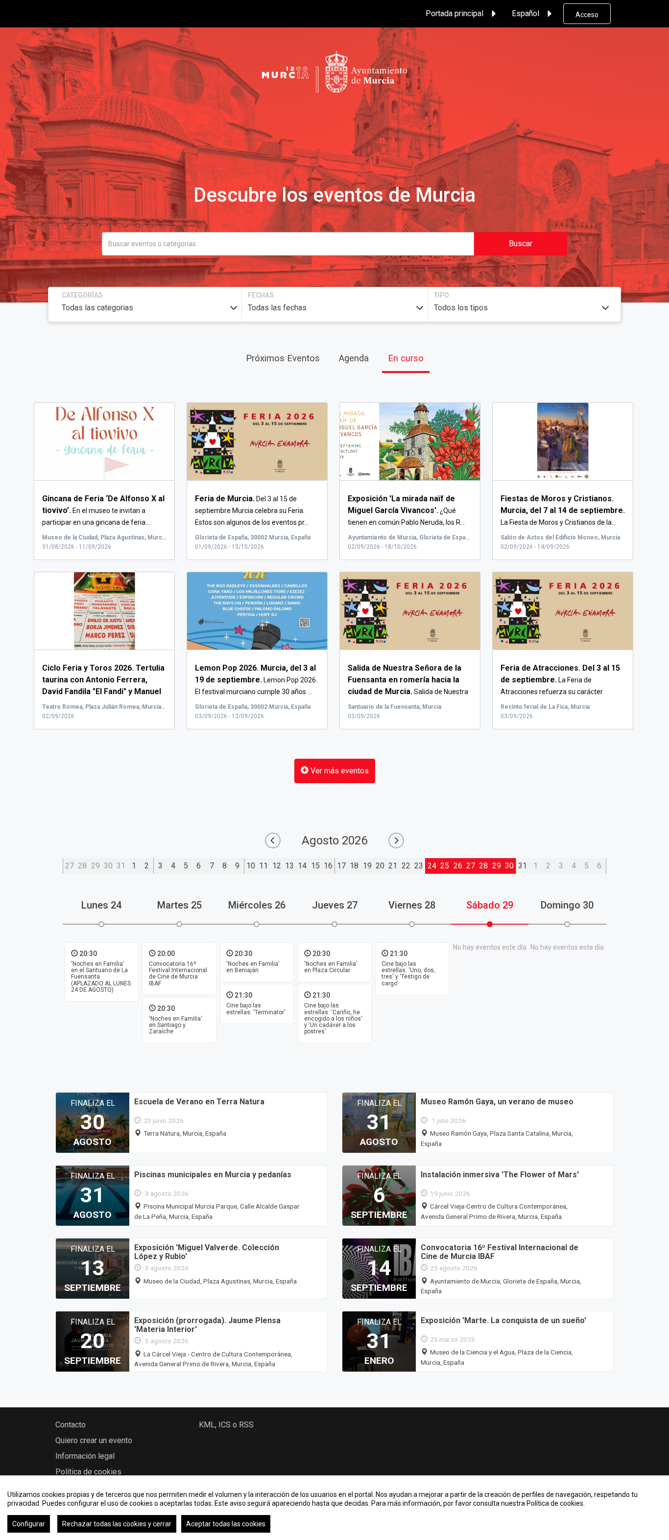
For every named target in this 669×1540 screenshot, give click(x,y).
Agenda (354, 358)
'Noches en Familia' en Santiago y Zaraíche (175, 1025)
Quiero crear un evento (93, 1440)
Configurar (28, 1524)
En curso (406, 358)
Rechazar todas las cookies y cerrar (116, 1524)
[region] (334, 1507)
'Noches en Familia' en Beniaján (253, 967)
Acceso (586, 15)
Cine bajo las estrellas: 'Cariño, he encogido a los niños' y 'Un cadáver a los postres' (333, 1019)
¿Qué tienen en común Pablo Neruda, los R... (406, 510)
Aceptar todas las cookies (225, 1524)
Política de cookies (88, 1471)
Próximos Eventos (283, 358)
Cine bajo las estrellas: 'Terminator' (256, 1009)
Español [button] (525, 13)
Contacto (70, 1424)
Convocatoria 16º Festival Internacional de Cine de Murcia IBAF (178, 973)
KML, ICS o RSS (226, 1424)
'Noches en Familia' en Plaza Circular (331, 967)
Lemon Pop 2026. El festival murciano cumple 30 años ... (256, 680)
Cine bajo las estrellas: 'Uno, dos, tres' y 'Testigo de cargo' (408, 973)
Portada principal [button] (454, 13)
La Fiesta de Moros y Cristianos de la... (563, 510)
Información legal (85, 1456)
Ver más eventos (339, 770)
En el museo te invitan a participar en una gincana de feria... (103, 510)
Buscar (520, 243)
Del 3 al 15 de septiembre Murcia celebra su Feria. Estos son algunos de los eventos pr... (252, 510)
